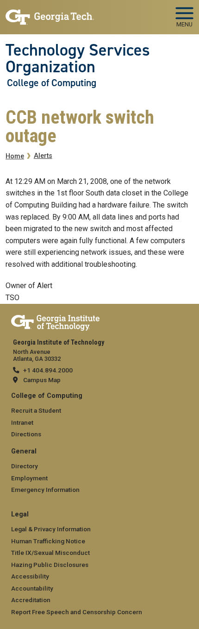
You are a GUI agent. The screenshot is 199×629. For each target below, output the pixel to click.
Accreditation (30, 600)
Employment (29, 478)
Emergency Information (45, 489)
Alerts (43, 156)
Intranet (22, 422)
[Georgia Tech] (55, 321)
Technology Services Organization (78, 58)
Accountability (32, 588)
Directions (26, 434)
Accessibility (30, 576)
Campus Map (42, 380)
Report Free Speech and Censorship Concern (76, 612)
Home (15, 156)
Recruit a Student (36, 410)
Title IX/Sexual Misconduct (50, 552)
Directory (24, 466)
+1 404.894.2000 (48, 370)
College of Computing (51, 82)
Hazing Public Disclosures (49, 564)
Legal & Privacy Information (51, 529)
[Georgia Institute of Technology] (50, 13)
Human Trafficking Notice (48, 541)
